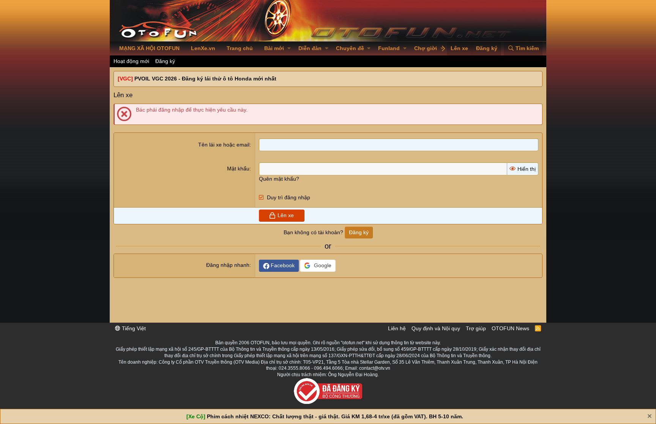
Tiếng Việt (133, 328)
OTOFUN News (510, 328)
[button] (289, 48)
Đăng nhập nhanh (227, 265)
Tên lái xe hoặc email (223, 145)
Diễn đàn (310, 48)
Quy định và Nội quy (436, 328)
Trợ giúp (476, 328)
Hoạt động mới (131, 61)
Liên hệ (397, 328)
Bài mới (274, 48)
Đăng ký (165, 61)
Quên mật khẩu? (279, 179)
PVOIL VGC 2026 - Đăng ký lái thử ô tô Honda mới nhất (205, 79)
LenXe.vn (203, 48)
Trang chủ (240, 48)
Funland (389, 48)
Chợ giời (425, 48)
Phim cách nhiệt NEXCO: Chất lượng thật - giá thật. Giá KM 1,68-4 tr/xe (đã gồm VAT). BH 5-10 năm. (335, 416)
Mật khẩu (238, 169)
